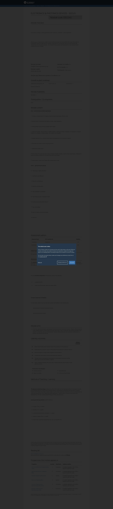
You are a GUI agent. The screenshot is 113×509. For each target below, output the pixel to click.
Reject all (40, 262)
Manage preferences (62, 262)
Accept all (72, 262)
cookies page (42, 256)
